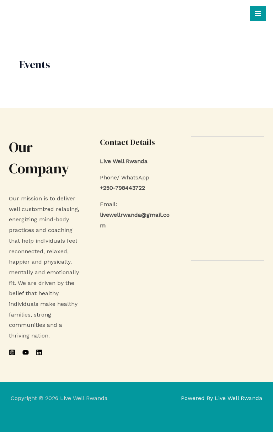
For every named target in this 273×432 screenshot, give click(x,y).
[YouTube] (25, 352)
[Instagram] (12, 352)
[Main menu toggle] (258, 13)
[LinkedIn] (39, 352)
